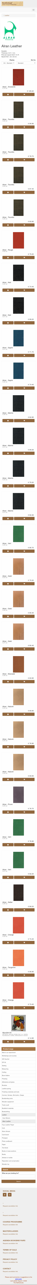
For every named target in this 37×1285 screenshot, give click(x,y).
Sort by (33, 60)
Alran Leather (6, 1121)
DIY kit (4, 1062)
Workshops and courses (9, 1056)
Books (4, 1154)
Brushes (4, 1085)
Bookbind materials (7, 1108)
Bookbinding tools (7, 1098)
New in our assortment (9, 1052)
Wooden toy (5, 1164)
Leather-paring (6, 1088)
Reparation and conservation (10, 1161)
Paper (4, 1144)
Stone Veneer (6, 1131)
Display (12, 60)
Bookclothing (6, 1111)
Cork (3, 1128)
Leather (4, 1115)
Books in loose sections (9, 1151)
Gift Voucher (5, 1059)
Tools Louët (5, 1105)
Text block (5, 1148)
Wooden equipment (8, 1102)
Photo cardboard (7, 1141)
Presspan (5, 1138)
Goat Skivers (6, 1118)
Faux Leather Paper (8, 1125)
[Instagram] (9, 1194)
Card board (5, 1135)
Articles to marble (7, 1157)
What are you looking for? (10, 1173)
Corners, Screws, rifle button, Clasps (13, 1095)
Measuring (5, 1069)
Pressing (4, 1079)
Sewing (4, 1065)
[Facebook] (4, 1194)
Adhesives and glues (8, 1082)
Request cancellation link (10, 1206)
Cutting (4, 1072)
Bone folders (6, 1075)
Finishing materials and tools (10, 1092)
